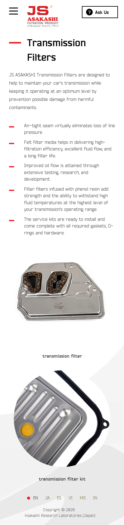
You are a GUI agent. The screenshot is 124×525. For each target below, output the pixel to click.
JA (47, 498)
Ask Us (102, 12)
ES (59, 498)
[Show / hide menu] (13, 10)
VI (71, 498)
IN (95, 498)
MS (83, 498)
